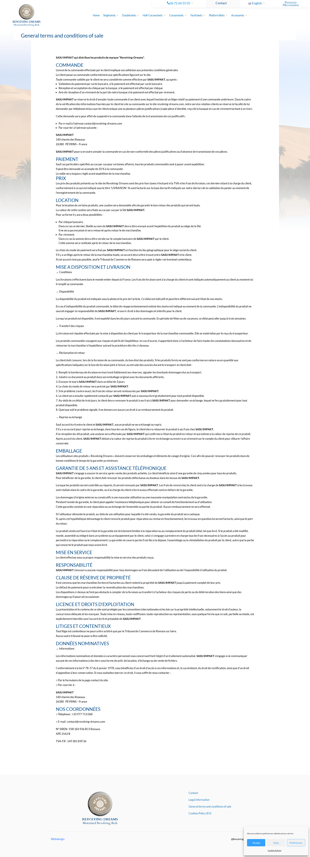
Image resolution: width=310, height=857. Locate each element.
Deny (276, 842)
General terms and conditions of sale (210, 806)
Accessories (237, 15)
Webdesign (57, 839)
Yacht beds (196, 15)
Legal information (199, 800)
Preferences (295, 842)
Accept (256, 842)
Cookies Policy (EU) (200, 813)
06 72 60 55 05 (180, 3)
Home (96, 15)
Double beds (129, 15)
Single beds (109, 15)
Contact (221, 3)
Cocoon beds (176, 15)
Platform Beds (216, 15)
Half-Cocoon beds (152, 15)
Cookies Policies (274, 850)
